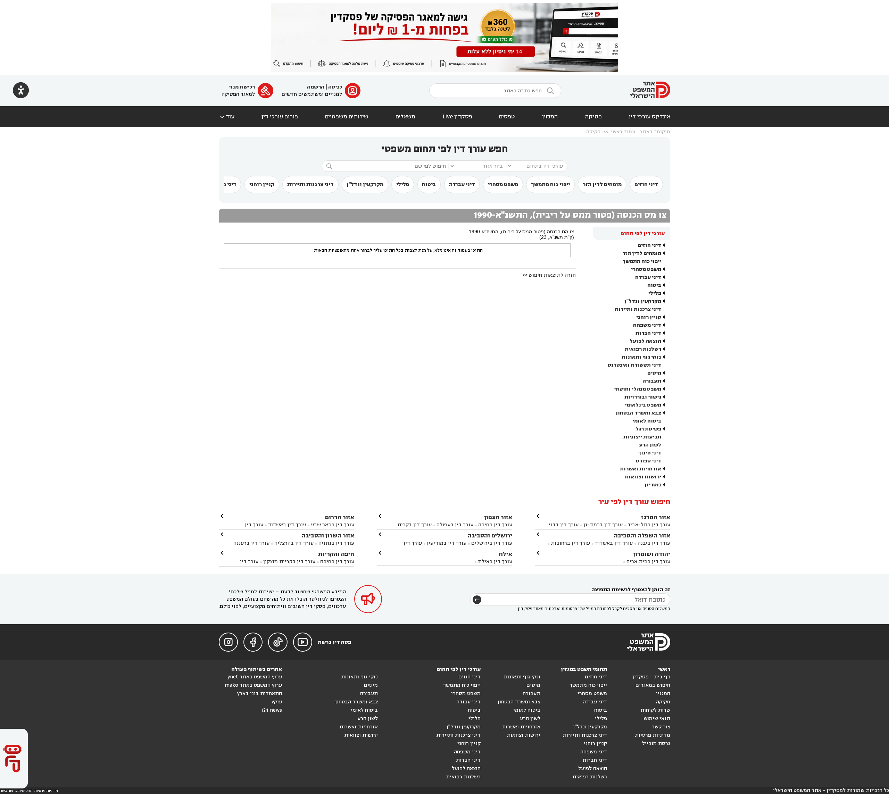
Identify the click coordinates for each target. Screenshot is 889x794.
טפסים (507, 116)
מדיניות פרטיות (652, 735)
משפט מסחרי (503, 184)
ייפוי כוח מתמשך (550, 184)
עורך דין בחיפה (495, 524)
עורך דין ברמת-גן (603, 524)
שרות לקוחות (655, 710)
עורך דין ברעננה (251, 543)
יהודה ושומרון (651, 554)
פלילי (402, 184)
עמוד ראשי (623, 131)
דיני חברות (648, 333)
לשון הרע (650, 445)
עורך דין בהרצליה (294, 543)
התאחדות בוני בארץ (259, 693)
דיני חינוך (649, 453)
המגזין (550, 116)
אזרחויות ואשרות (640, 469)
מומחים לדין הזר (602, 184)
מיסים (654, 373)
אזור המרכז (655, 517)
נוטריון (653, 484)
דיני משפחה (647, 325)
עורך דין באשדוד (614, 543)
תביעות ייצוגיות (642, 437)
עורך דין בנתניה (336, 543)
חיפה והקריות (336, 554)
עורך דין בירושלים (491, 543)
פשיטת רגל (648, 429)
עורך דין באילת (495, 561)
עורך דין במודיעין (446, 543)
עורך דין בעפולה (454, 524)
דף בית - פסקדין (651, 676)
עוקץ (277, 701)
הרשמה (315, 87)
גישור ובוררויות (642, 397)
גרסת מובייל (656, 743)
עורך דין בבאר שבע (332, 524)
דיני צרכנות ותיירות (310, 184)
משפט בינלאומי (643, 405)
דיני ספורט (648, 461)
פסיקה (593, 116)
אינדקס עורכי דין (649, 116)
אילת (505, 554)
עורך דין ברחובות (570, 543)
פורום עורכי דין (279, 116)
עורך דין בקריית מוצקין (289, 561)
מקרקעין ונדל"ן (365, 184)
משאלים (405, 116)
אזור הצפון (498, 517)
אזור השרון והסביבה (328, 536)
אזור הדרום (339, 517)
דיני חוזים (646, 184)
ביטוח (429, 184)
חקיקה (593, 131)
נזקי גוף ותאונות (641, 357)
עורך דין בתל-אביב (649, 524)
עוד (226, 116)
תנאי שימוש (656, 718)
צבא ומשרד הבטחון (638, 413)
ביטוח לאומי (646, 421)
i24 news (272, 710)
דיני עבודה (462, 184)
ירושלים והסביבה (490, 536)
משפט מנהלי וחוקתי (637, 389)
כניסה (335, 87)
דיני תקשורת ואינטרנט (634, 365)
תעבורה (651, 381)
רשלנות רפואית (643, 349)
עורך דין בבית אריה (648, 561)
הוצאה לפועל (645, 341)
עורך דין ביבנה (654, 543)
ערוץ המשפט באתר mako (253, 685)
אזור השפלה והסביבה (642, 536)
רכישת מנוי (242, 87)
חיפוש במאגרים (652, 685)
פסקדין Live (457, 116)
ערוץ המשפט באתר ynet (254, 676)
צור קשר (661, 726)
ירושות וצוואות (643, 476)
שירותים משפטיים (346, 116)
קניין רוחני (261, 184)
